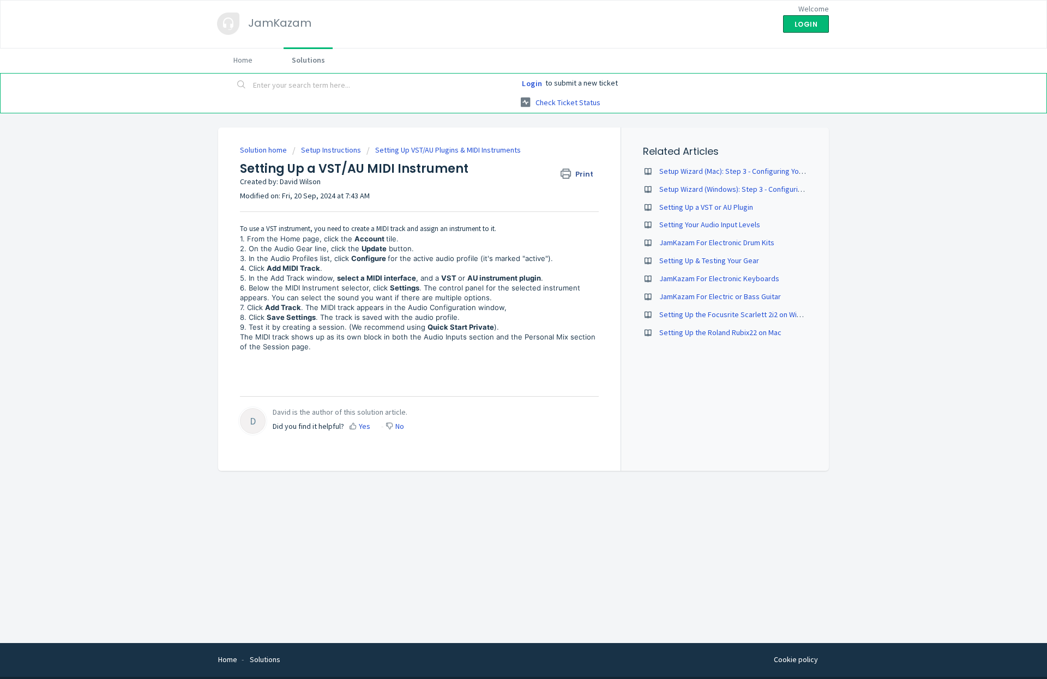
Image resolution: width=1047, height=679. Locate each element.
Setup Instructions (331, 150)
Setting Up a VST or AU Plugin (706, 207)
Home (242, 60)
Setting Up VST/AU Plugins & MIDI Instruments (448, 150)
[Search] (242, 85)
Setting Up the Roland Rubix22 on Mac (720, 332)
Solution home (264, 150)
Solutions (308, 60)
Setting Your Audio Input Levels (709, 224)
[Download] (503, 198)
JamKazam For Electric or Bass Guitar (720, 296)
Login (532, 83)
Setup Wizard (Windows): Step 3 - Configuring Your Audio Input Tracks (771, 189)
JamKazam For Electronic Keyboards (719, 278)
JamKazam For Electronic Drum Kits (716, 242)
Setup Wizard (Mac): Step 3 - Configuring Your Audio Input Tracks (763, 171)
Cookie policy (796, 659)
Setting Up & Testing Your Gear (709, 260)
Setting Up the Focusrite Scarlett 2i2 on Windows (739, 314)
